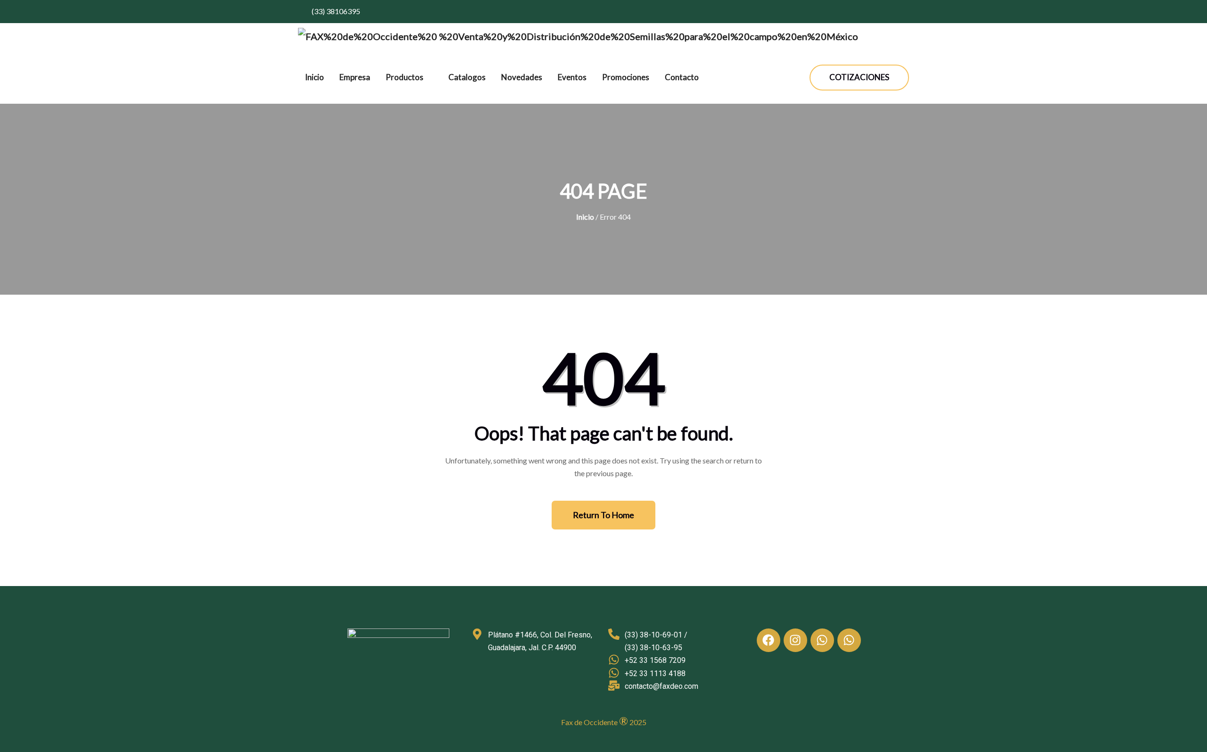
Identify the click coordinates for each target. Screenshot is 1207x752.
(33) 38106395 (335, 11)
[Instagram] (795, 640)
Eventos (572, 77)
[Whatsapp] (822, 640)
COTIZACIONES (859, 77)
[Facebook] (768, 640)
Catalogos (467, 77)
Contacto (682, 77)
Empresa (354, 77)
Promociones (625, 77)
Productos (404, 77)
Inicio (314, 77)
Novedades (521, 77)
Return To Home (603, 515)
